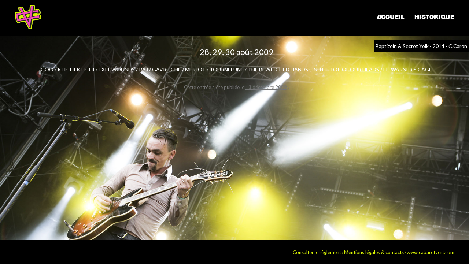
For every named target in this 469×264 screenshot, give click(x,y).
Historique (434, 17)
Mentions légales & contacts (374, 252)
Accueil (390, 17)
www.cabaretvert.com (430, 252)
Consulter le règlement (317, 252)
